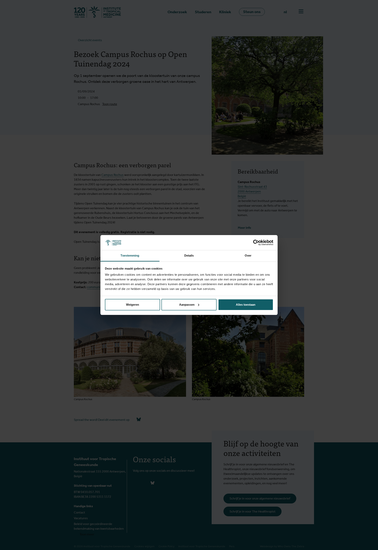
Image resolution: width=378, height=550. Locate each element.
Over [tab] (248, 255)
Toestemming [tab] (129, 255)
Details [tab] (189, 255)
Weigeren (132, 304)
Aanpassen (187, 304)
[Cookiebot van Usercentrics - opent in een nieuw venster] (256, 243)
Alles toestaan (245, 304)
